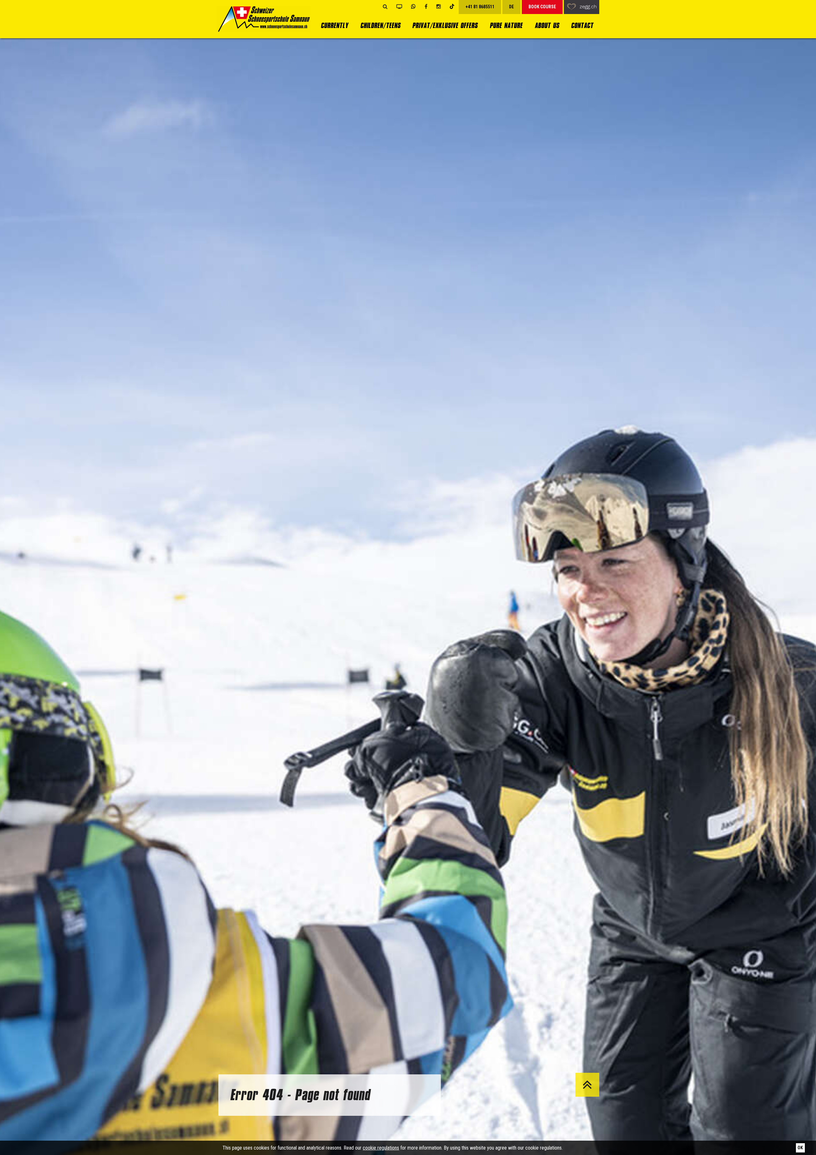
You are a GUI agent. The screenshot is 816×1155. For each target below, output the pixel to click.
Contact (582, 25)
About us (547, 25)
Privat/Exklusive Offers (444, 25)
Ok (800, 1147)
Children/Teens (380, 25)
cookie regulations (381, 1148)
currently (334, 25)
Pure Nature (506, 25)
